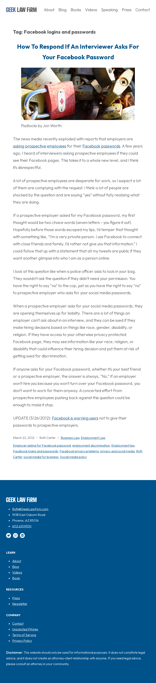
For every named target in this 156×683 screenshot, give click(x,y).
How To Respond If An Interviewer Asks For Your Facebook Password (78, 52)
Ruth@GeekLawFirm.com (30, 509)
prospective (35, 146)
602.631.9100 (21, 526)
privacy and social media (117, 451)
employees (56, 146)
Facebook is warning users (75, 418)
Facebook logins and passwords (35, 451)
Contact (18, 623)
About (16, 561)
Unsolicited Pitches (25, 629)
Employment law (122, 445)
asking (18, 146)
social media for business (41, 457)
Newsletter (19, 604)
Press (16, 598)
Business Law (70, 438)
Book (16, 578)
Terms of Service (24, 635)
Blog (15, 567)
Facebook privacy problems (79, 451)
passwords (110, 146)
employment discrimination (91, 445)
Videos (17, 572)
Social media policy (73, 457)
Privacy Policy (22, 641)
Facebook (91, 146)
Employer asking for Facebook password (42, 445)
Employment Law (93, 438)
